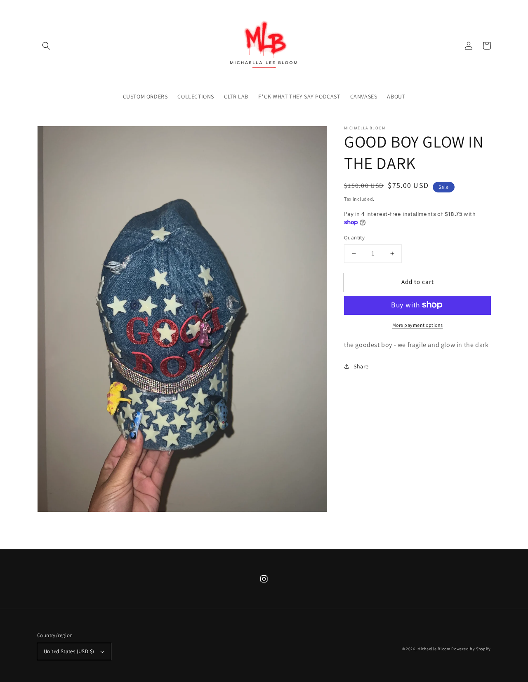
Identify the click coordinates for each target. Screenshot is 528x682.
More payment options (417, 324)
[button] (46, 46)
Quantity (354, 237)
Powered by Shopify (471, 649)
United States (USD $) (69, 651)
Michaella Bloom (433, 649)
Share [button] (361, 366)
